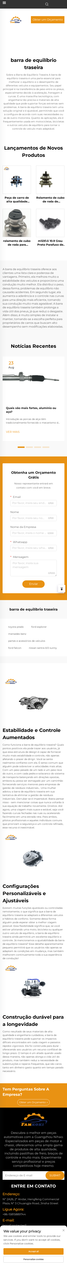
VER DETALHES (16, 179)
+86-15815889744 (14, 1214)
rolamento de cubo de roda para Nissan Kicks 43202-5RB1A (16, 243)
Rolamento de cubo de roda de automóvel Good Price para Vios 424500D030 (50, 200)
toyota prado (16, 626)
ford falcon (14, 647)
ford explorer (39, 626)
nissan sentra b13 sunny (43, 647)
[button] (21, 447)
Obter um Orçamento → (33, 1102)
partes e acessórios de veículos (26, 640)
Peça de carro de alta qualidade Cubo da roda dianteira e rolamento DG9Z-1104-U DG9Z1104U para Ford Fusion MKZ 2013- (17, 200)
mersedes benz (17, 633)
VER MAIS (13, 431)
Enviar (33, 584)
